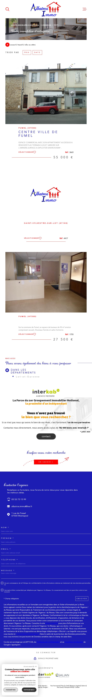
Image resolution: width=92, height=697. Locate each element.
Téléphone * (9, 560)
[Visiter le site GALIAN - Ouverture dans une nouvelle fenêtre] (62, 675)
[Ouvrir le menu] (85, 9)
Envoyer (82, 598)
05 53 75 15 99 (18, 499)
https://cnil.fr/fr (51, 623)
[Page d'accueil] (46, 9)
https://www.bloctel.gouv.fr (28, 634)
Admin (84, 686)
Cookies (77, 687)
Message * (8, 570)
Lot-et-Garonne (28, 376)
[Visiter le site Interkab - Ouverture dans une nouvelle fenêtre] (45, 675)
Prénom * (7, 538)
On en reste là (29, 666)
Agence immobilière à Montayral (25, 25)
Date (37, 52)
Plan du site (64, 686)
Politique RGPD (68, 687)
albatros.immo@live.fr (21, 506)
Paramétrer (10, 690)
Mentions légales (75, 686)
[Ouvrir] (7, 9)
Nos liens (60, 687)
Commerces (46, 25)
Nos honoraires (55, 686)
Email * (6, 549)
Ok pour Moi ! (29, 690)
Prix (26, 52)
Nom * (5, 527)
